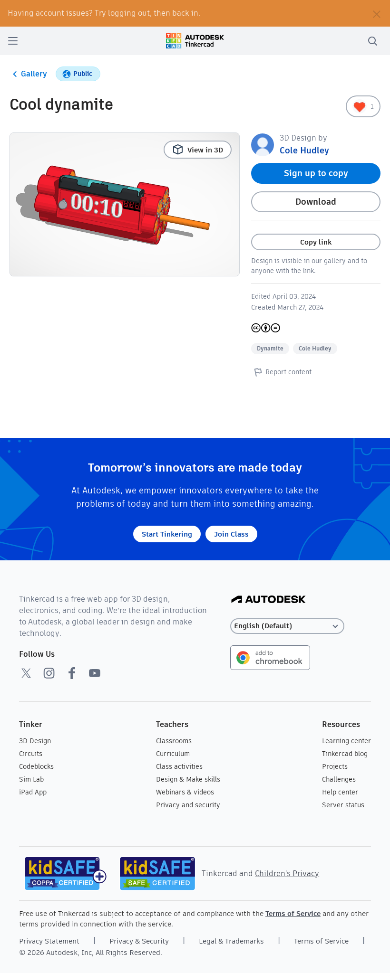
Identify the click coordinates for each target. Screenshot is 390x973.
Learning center (346, 741)
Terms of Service (293, 913)
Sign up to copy (316, 173)
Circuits (30, 753)
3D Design (35, 741)
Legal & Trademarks (231, 941)
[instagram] (49, 673)
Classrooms (174, 741)
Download (315, 202)
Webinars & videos (185, 792)
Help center (340, 792)
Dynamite (270, 348)
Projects (335, 766)
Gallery (34, 73)
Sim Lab (31, 779)
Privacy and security (188, 805)
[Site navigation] (13, 41)
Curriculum (173, 753)
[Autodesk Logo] (268, 600)
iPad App (33, 792)
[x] (26, 673)
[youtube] (95, 673)
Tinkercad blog (345, 753)
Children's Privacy (287, 873)
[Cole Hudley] (262, 144)
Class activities (179, 766)
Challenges (339, 779)
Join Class (231, 534)
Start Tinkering (167, 534)
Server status (343, 805)
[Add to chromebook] (270, 657)
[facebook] (72, 673)
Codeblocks (36, 766)
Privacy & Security (139, 941)
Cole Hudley (304, 150)
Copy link (316, 242)
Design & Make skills (188, 779)
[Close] (376, 13)
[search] (372, 41)
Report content (288, 372)
